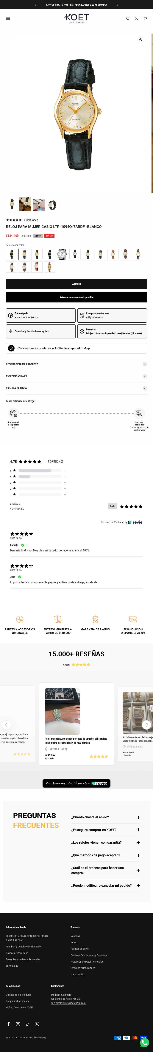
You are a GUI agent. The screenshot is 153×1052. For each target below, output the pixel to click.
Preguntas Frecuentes (17, 1001)
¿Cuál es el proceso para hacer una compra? (97, 870)
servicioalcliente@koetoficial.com (68, 1002)
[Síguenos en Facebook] (8, 1024)
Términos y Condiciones (83, 967)
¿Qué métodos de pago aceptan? (95, 855)
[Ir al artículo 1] (12, 204)
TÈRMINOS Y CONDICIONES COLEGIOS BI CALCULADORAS (27, 938)
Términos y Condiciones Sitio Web (23, 946)
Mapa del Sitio (78, 974)
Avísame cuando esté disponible (76, 297)
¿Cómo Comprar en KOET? (19, 1007)
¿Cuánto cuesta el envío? (90, 817)
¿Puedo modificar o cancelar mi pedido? (101, 885)
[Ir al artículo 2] (25, 204)
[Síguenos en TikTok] (27, 1024)
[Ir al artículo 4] (52, 205)
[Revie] (135, 522)
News (73, 942)
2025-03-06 (16, 570)
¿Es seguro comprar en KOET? (93, 830)
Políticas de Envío (80, 948)
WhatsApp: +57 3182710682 (65, 998)
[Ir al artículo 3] (39, 205)
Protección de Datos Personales (87, 961)
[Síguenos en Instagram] (18, 1024)
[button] (146, 725)
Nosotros (75, 936)
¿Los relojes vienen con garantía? (96, 842)
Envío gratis (12, 965)
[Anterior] (35, 5)
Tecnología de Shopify (36, 1037)
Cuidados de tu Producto (18, 994)
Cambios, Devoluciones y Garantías (89, 955)
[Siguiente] (117, 5)
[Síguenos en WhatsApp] (37, 1024)
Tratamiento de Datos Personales (23, 959)
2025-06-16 (16, 538)
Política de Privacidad (17, 953)
